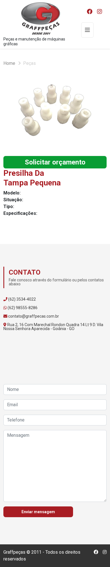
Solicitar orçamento (55, 162)
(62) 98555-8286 (23, 307)
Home (9, 63)
